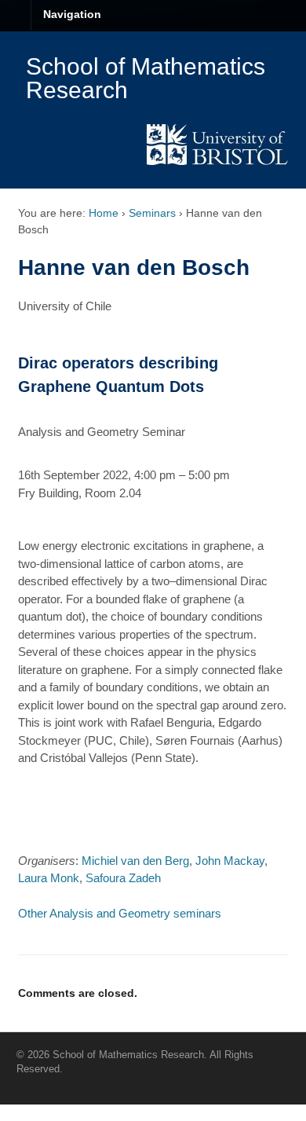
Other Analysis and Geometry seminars (119, 913)
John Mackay (229, 860)
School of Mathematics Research (145, 78)
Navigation (72, 14)
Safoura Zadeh (123, 878)
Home (103, 213)
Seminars (152, 213)
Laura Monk (48, 878)
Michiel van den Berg (135, 860)
